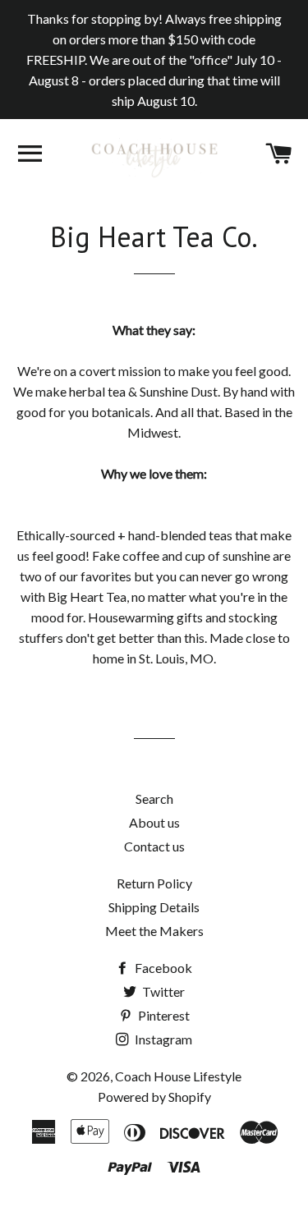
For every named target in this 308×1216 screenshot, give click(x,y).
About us (154, 822)
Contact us (154, 846)
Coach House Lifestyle (178, 1076)
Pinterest (163, 1015)
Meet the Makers (154, 930)
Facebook (162, 967)
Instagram (162, 1039)
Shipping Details (154, 907)
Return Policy (154, 883)
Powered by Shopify (154, 1096)
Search (154, 798)
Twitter (162, 991)
